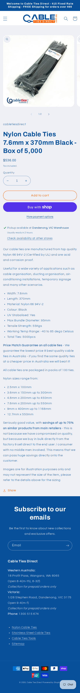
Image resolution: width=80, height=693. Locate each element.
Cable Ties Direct (34, 682)
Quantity (8, 172)
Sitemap (18, 643)
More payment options (40, 217)
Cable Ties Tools (24, 638)
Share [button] (12, 490)
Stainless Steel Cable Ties (31, 632)
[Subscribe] (67, 545)
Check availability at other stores (29, 238)
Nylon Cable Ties (24, 627)
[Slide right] (48, 114)
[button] (5, 18)
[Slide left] (31, 114)
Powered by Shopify (52, 682)
